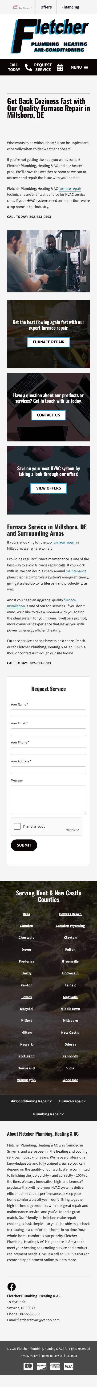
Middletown (70, 1008)
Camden (26, 925)
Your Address (21, 761)
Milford (26, 1020)
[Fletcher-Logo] (48, 21)
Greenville (70, 961)
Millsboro (70, 1020)
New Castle (70, 1032)
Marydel (26, 1008)
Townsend (26, 1068)
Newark (26, 1044)
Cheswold (27, 937)
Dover (26, 949)
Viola (70, 1068)
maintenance (76, 571)
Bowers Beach (70, 914)
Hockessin (70, 973)
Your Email (19, 723)
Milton (26, 1032)
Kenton (26, 985)
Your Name (19, 704)
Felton (70, 949)
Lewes (26, 997)
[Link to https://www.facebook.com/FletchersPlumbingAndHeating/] (11, 1286)
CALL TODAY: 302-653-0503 (29, 216)
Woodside (70, 1080)
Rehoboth (70, 1056)
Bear (26, 914)
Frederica (26, 961)
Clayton (70, 937)
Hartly (26, 973)
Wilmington (26, 1080)
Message (17, 780)
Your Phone (20, 742)
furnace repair (70, 188)
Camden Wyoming (70, 925)
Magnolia (70, 997)
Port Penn (26, 1056)
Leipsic (70, 985)
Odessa (70, 1044)
